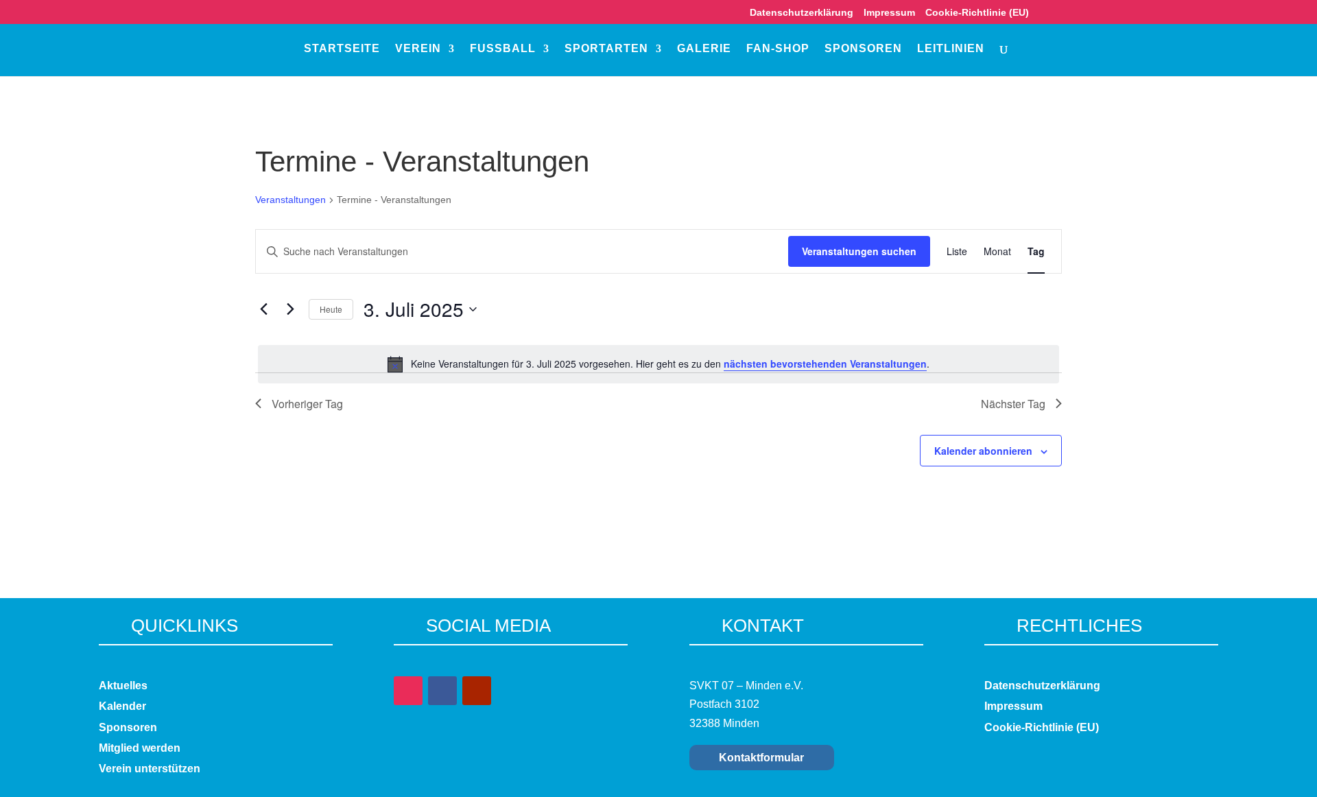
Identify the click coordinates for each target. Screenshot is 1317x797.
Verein (418, 49)
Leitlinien (950, 49)
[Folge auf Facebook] (442, 690)
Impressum (889, 13)
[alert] (658, 364)
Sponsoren (863, 49)
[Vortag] (263, 309)
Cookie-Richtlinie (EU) (977, 13)
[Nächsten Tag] (290, 309)
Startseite (342, 49)
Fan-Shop (777, 49)
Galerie (704, 49)
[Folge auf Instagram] (408, 690)
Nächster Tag (1013, 404)
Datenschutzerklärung (801, 13)
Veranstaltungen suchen (859, 251)
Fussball (503, 49)
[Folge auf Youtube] (476, 690)
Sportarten (606, 49)
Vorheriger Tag (307, 404)
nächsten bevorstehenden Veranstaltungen (825, 363)
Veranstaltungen (290, 199)
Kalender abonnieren (983, 450)
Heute (331, 309)
